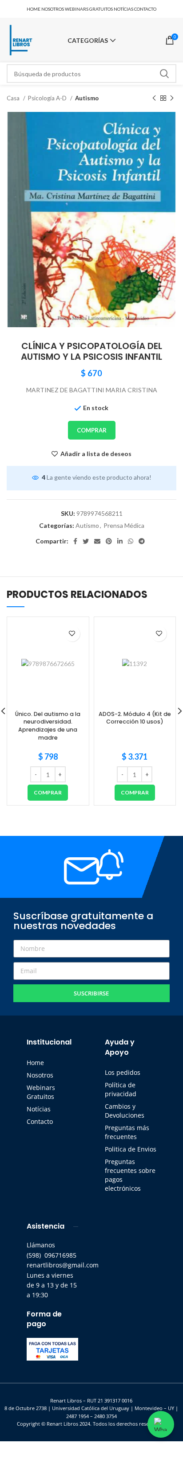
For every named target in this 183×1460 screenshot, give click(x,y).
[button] (48, 793)
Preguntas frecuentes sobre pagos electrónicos (130, 1175)
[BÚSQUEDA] (164, 73)
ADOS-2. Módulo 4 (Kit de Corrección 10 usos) (135, 718)
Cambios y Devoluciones (124, 1110)
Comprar (92, 430)
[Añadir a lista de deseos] (72, 634)
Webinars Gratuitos (41, 1092)
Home (35, 1062)
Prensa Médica (123, 525)
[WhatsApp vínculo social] (130, 541)
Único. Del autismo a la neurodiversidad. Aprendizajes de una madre (47, 725)
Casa (14, 98)
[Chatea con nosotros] (160, 1424)
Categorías (88, 40)
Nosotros (40, 1075)
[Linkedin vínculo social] (120, 541)
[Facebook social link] (75, 541)
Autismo (87, 98)
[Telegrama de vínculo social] (141, 541)
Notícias (39, 1109)
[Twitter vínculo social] (86, 541)
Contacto (40, 1121)
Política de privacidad (120, 1089)
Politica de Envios (130, 1149)
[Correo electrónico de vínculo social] (97, 541)
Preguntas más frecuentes (127, 1132)
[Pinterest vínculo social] (109, 541)
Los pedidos (122, 1072)
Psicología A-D (48, 98)
